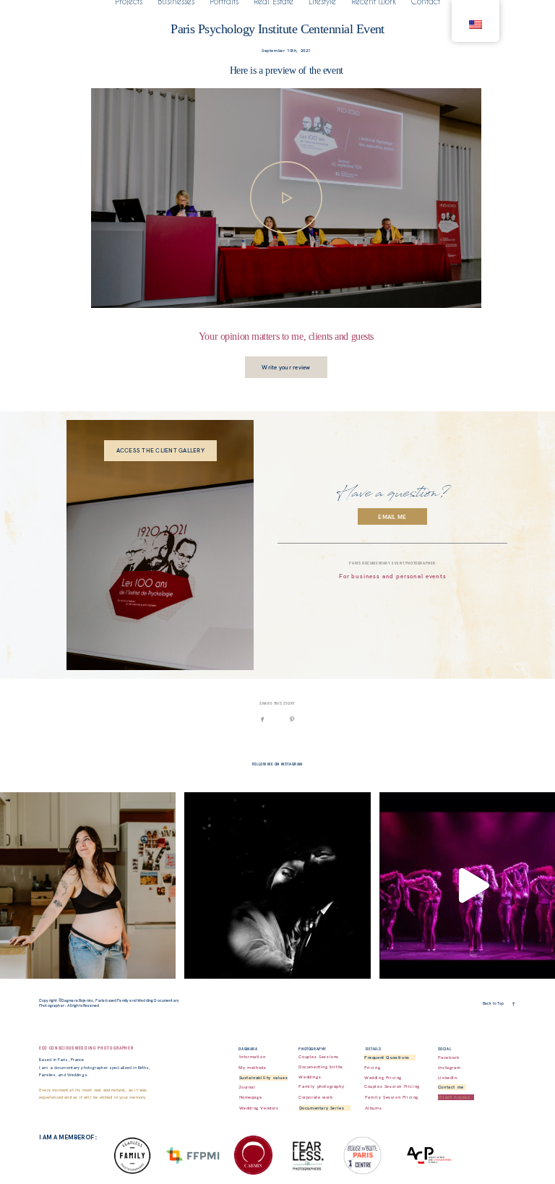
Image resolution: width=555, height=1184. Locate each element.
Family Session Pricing (391, 1097)
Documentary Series (322, 1108)
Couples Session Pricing (392, 1086)
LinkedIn (447, 1078)
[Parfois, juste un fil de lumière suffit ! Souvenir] (277, 885)
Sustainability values (263, 1078)
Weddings (309, 1077)
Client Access (454, 1097)
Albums (373, 1108)
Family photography (321, 1086)
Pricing (372, 1068)
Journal (246, 1087)
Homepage (250, 1097)
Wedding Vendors (259, 1108)
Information (252, 1057)
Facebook (449, 1057)
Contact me (451, 1087)
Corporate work (315, 1097)
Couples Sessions (318, 1057)
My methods (252, 1068)
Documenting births (320, 1067)
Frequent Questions (387, 1057)
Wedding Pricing (383, 1078)
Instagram (449, 1068)
